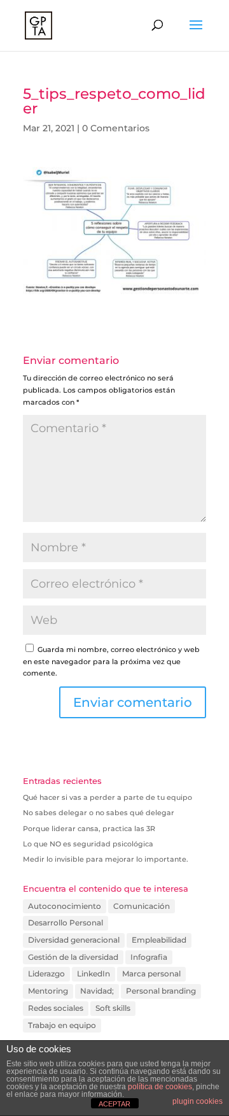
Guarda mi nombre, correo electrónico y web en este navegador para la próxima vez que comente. (111, 661)
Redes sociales (55, 1008)
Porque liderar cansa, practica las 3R (89, 828)
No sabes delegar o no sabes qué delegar (98, 812)
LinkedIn (93, 973)
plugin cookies (197, 1101)
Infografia (148, 957)
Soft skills (112, 1008)
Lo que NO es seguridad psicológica (88, 843)
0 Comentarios (115, 128)
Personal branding (161, 991)
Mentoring (48, 991)
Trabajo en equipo (62, 1025)
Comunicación (141, 906)
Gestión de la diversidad (73, 957)
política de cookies (160, 1086)
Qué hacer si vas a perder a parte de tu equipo (107, 797)
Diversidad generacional (74, 940)
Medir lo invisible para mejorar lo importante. (105, 859)
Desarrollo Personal (65, 922)
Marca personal (151, 973)
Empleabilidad (159, 940)
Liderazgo (46, 973)
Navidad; (97, 991)
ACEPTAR (114, 1104)
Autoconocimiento (64, 906)
